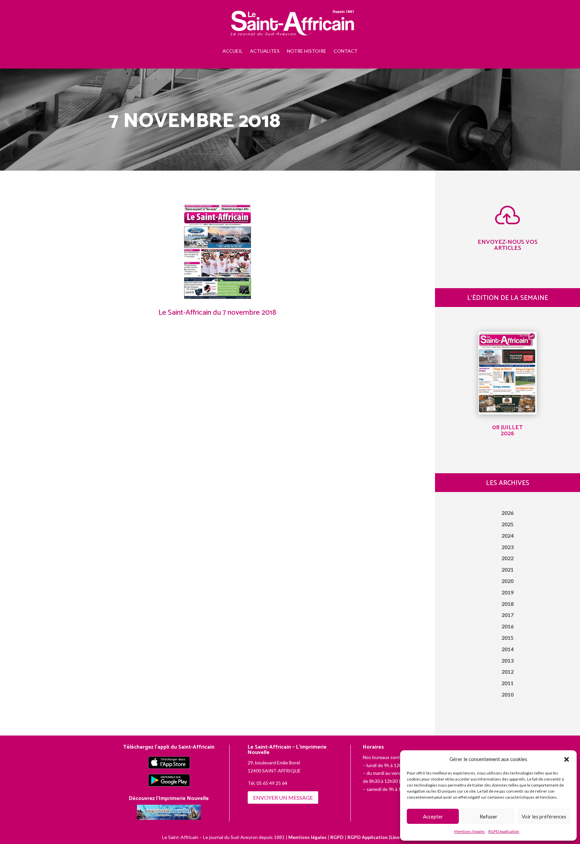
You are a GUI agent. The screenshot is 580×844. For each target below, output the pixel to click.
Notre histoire (306, 51)
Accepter (433, 816)
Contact (345, 51)
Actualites (265, 51)
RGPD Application (503, 831)
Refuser (488, 816)
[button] (566, 759)
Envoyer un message (283, 797)
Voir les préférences (544, 816)
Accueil (233, 51)
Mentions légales (469, 831)
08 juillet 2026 (507, 431)
